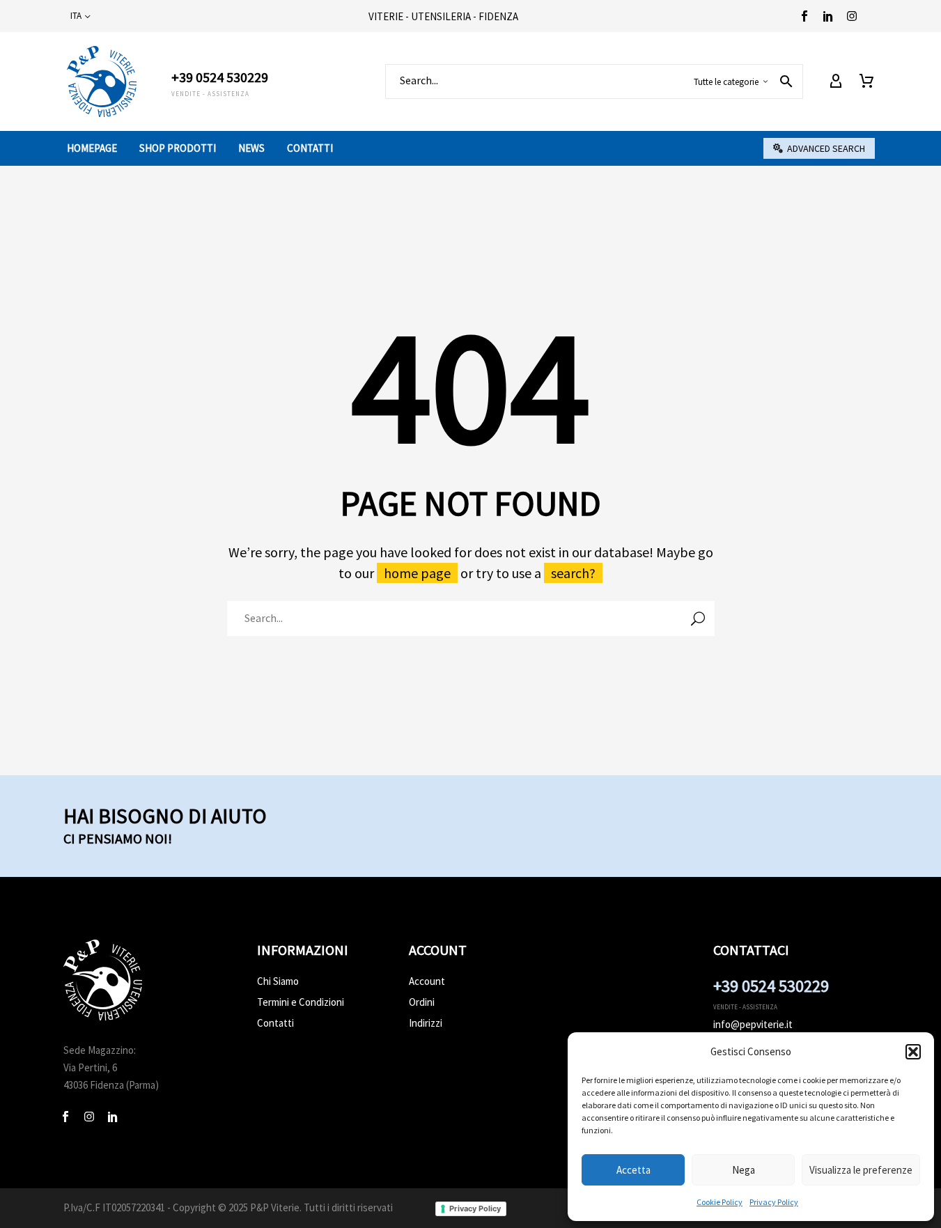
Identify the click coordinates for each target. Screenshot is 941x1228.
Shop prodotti (177, 148)
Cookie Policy (719, 1202)
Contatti (310, 148)
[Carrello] (866, 81)
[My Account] (835, 81)
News (251, 148)
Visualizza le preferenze (860, 1169)
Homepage (92, 148)
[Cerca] (698, 618)
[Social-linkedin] (828, 16)
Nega (743, 1169)
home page (417, 573)
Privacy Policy (773, 1202)
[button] (913, 1052)
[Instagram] (852, 16)
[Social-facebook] (804, 16)
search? (573, 573)
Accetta (633, 1169)
